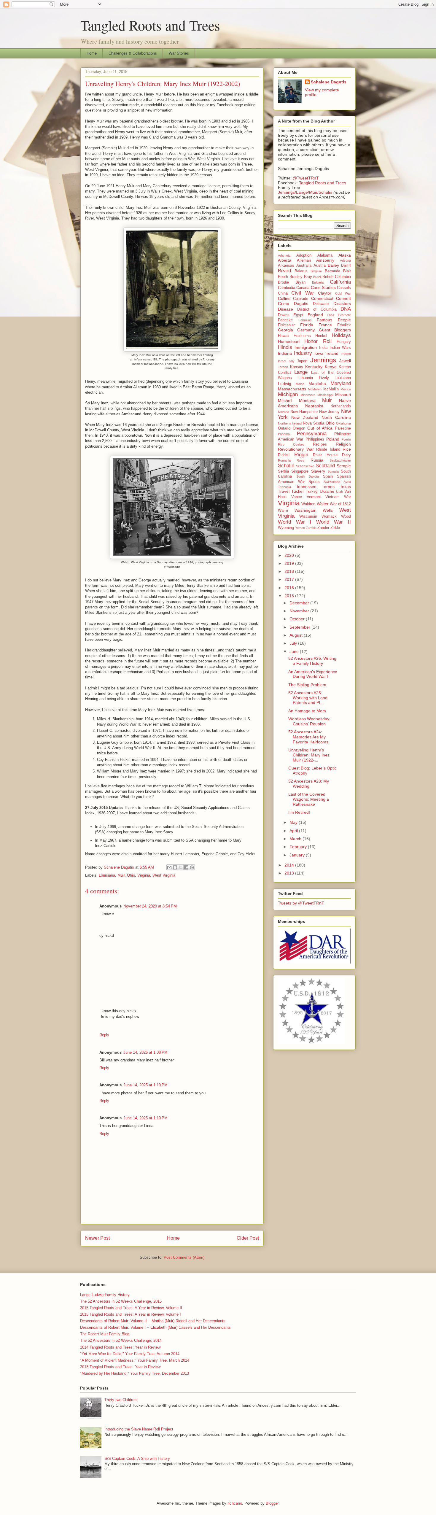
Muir (121, 875)
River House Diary (332, 455)
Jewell (345, 360)
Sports (314, 482)
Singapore (299, 471)
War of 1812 (340, 504)
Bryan (300, 282)
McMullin (331, 389)
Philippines (314, 439)
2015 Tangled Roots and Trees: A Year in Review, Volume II (131, 1308)
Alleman (304, 260)
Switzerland (332, 482)
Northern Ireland (290, 423)
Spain (328, 476)
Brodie (283, 282)
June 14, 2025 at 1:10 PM (145, 1085)
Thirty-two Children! (121, 1400)
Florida (306, 324)
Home (92, 53)
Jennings (323, 360)
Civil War (302, 293)
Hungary (344, 342)
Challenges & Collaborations (133, 53)
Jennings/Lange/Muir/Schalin (305, 192)
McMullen (315, 389)
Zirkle (335, 528)
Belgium (316, 271)
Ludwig (284, 383)
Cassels (344, 288)
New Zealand (304, 417)
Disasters (342, 303)
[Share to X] (181, 867)
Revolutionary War (296, 449)
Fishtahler (286, 325)
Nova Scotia (313, 423)
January (297, 855)
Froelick (344, 325)
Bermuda (332, 271)
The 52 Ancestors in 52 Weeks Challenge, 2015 (121, 1301)
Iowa (318, 353)
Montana (307, 400)
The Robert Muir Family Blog (104, 1334)
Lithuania (305, 378)
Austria (320, 265)
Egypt (298, 315)
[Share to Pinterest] (192, 867)
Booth (283, 277)
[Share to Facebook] (186, 867)
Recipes (320, 444)
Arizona (345, 260)
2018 (289, 571)
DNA (345, 309)
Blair (347, 271)
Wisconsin (308, 516)
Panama (284, 434)
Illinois (285, 347)
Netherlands (340, 406)
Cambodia (286, 288)
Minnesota (307, 395)
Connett (343, 298)
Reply (104, 1035)
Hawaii (283, 336)
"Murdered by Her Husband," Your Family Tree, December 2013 (134, 1373)
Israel (282, 361)
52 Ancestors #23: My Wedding (308, 784)
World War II (333, 522)
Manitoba (317, 383)
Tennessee (306, 486)
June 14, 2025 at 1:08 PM (145, 1052)
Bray (308, 277)
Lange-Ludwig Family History (105, 1295)
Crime (283, 303)
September (300, 627)
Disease (285, 309)
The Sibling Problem (307, 684)
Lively (324, 378)
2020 (289, 555)
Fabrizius (305, 320)
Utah (339, 491)
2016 (289, 587)
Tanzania (284, 487)
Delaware (321, 304)
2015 (289, 595)
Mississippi (325, 395)
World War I (294, 522)
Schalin (286, 465)
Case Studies (323, 287)
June (294, 651)
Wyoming (286, 528)
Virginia (143, 875)
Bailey (333, 265)
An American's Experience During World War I (312, 674)
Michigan (288, 394)
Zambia (311, 528)
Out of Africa (319, 428)
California (340, 282)
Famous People (334, 319)
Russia (317, 460)
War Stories (179, 53)
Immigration (306, 347)
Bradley (296, 277)
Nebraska (314, 405)
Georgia (285, 330)
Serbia (283, 471)
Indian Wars (340, 348)
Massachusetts (292, 389)
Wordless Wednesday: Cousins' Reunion (309, 721)
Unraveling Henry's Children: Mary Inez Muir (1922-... (309, 755)
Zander (323, 528)
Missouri (343, 394)
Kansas (296, 367)
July (293, 643)
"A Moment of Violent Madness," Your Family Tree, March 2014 (134, 1360)
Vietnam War (338, 497)
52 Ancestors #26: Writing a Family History (312, 661)
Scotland (325, 465)
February (298, 846)
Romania (284, 460)
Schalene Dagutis (328, 82)
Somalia (333, 471)
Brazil (317, 277)
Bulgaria (318, 282)
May (294, 822)
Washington (305, 510)
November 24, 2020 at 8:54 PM (150, 906)
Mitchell (285, 400)
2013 (289, 873)
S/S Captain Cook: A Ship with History (137, 1458)
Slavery (318, 471)
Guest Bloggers (335, 330)
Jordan (283, 367)
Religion (343, 444)
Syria (347, 482)
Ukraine (327, 491)
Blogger (272, 1503)
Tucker (297, 491)
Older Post (248, 1238)
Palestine (343, 428)
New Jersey (329, 412)
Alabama (324, 255)
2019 (289, 563)
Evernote (344, 315)
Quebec (299, 444)
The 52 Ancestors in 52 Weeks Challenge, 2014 (121, 1340)
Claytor (324, 293)
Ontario (284, 428)
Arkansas (286, 265)
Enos (330, 315)
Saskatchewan (340, 460)
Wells (328, 510)
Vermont (314, 497)
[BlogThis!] (175, 867)
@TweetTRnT (306, 178)
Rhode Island (328, 449)
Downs (283, 315)
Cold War (343, 293)
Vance (296, 497)
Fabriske (285, 320)
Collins (284, 298)
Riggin (301, 454)
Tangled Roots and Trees (150, 24)
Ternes (328, 486)
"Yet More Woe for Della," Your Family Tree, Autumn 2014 (129, 1354)
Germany (306, 330)
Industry (303, 353)
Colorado (300, 299)
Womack (329, 516)
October (297, 618)
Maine (300, 384)
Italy (292, 361)
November (299, 610)
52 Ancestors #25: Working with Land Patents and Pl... (307, 697)
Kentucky (313, 366)
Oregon (299, 428)
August (296, 635)
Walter (323, 503)
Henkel (321, 336)
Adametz (284, 255)
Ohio (131, 875)
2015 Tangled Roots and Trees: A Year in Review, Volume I (130, 1314)
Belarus (301, 271)
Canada (302, 288)
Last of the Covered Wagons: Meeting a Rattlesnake (308, 799)
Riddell (283, 455)
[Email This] (169, 867)
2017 (289, 579)
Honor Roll (317, 341)
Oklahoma (343, 423)
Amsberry (325, 260)
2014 (289, 865)
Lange (301, 372)
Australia (303, 265)
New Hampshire (304, 412)
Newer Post (97, 1238)
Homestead (289, 341)
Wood (346, 516)
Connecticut (322, 298)
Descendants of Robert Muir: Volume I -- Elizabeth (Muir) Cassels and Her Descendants (155, 1327)
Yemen (300, 528)
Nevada (283, 412)
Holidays (341, 335)
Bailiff (346, 265)
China (283, 293)
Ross (300, 460)
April (294, 830)
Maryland (340, 383)
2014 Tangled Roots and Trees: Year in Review (120, 1347)
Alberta (284, 260)
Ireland (331, 353)
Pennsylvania (312, 433)
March (296, 838)
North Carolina (336, 417)
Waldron (308, 504)
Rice (347, 449)
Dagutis (301, 303)
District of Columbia (317, 309)
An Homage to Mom (307, 710)
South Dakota (307, 476)
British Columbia (336, 277)
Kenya (331, 366)
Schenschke (305, 466)
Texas (345, 486)
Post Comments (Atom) (184, 1257)
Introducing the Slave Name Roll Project (138, 1429)
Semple (344, 465)
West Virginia (163, 875)
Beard (284, 271)
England (315, 314)
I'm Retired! (299, 812)
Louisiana (107, 875)
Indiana (285, 353)
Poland (332, 439)
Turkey (312, 491)
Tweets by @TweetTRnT (301, 903)
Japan (302, 361)
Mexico (345, 389)
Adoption (303, 255)
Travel (283, 491)
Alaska (344, 255)
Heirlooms (302, 336)
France (325, 324)
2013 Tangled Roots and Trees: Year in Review (120, 1367)
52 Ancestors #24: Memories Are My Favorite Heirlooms (308, 736)
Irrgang (345, 353)
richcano (234, 1503)
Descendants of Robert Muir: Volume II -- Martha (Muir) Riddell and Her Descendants (152, 1321)
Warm (283, 510)
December (299, 602)
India (323, 348)
